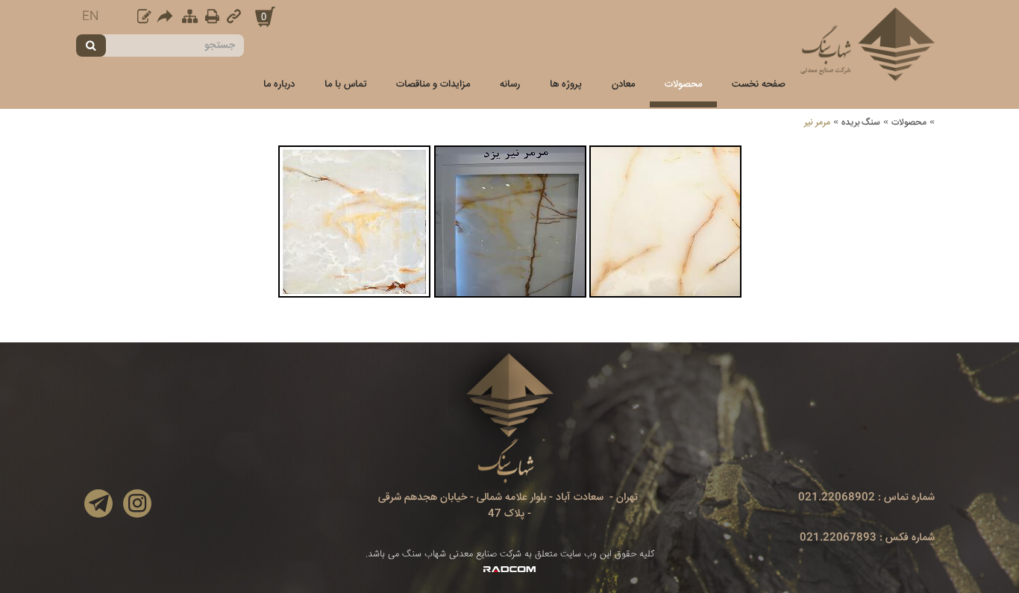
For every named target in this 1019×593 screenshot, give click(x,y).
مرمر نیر (817, 123)
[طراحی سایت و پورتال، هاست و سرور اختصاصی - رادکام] (509, 570)
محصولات (908, 123)
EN (90, 16)
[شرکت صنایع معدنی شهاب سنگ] (867, 44)
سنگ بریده (860, 123)
